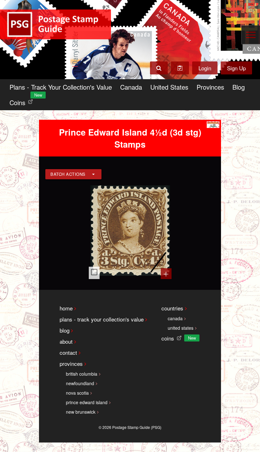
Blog (238, 87)
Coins (23, 101)
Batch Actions (68, 174)
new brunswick (80, 412)
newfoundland (80, 383)
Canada (131, 87)
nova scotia (77, 393)
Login (204, 68)
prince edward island (86, 402)
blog (64, 330)
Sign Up (236, 68)
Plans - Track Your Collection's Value (61, 87)
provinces (71, 363)
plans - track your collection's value (102, 319)
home (66, 308)
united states (180, 328)
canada (175, 318)
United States (169, 87)
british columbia (81, 374)
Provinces (210, 87)
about (66, 341)
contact (68, 352)
